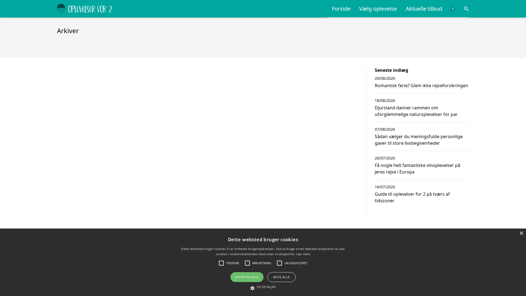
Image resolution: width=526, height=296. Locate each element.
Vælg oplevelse (378, 8)
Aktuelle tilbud (424, 8)
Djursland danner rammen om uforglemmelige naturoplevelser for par (416, 111)
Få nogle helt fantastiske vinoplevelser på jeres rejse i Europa (417, 168)
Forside (341, 8)
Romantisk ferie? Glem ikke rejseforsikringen (421, 85)
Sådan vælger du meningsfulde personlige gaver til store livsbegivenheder (419, 139)
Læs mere (303, 254)
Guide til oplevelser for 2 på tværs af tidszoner (412, 197)
